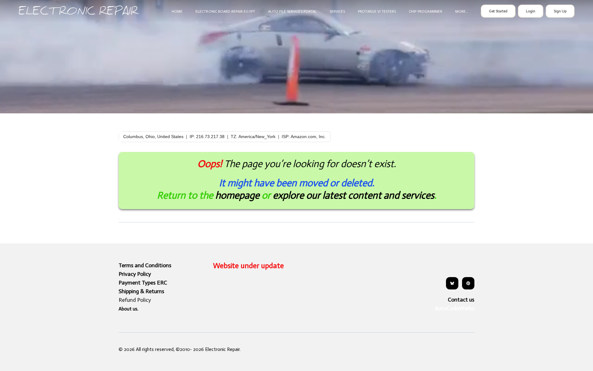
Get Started (498, 11)
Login (530, 11)
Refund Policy (135, 300)
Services (337, 11)
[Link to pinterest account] (468, 283)
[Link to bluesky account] (452, 283)
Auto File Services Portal (292, 11)
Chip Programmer (425, 11)
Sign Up (560, 11)
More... (462, 11)
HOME (177, 11)
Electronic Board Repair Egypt (225, 11)
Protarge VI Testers (377, 11)
